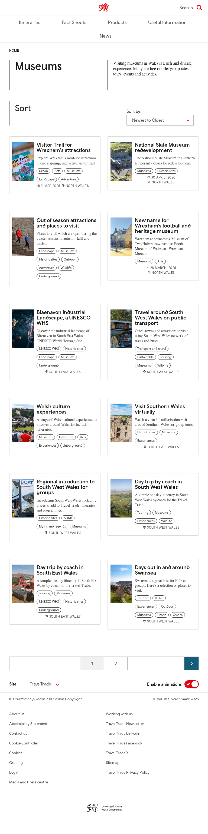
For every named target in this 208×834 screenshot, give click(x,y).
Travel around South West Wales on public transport (160, 317)
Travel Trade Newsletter (125, 723)
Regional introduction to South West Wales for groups (66, 486)
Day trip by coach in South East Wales (60, 570)
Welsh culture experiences (53, 409)
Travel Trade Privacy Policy (128, 772)
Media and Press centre (28, 782)
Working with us (119, 714)
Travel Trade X (117, 753)
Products (117, 22)
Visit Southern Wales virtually (160, 409)
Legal (13, 772)
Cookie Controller (23, 743)
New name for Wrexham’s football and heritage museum (163, 225)
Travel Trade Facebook (124, 743)
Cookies (15, 753)
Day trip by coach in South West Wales (158, 484)
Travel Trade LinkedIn (123, 733)
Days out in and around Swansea (162, 570)
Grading (16, 762)
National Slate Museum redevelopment (162, 147)
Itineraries (29, 22)
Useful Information (167, 22)
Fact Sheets (74, 22)
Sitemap (112, 762)
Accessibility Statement (28, 723)
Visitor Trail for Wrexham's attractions (64, 147)
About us (16, 714)
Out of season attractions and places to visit (66, 223)
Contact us (18, 733)
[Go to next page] (191, 663)
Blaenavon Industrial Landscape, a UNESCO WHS (63, 317)
